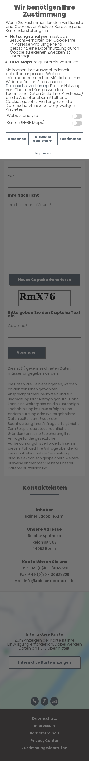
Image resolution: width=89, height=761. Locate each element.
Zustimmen (70, 138)
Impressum (44, 153)
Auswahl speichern (43, 139)
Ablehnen (17, 138)
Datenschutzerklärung (27, 86)
